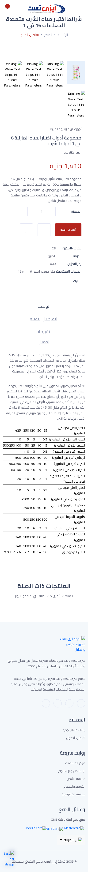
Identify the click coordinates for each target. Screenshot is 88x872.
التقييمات (44, 332)
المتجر (48, 35)
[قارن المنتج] (44, 229)
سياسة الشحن (76, 779)
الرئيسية (63, 35)
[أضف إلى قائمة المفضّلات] (26, 229)
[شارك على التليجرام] (45, 281)
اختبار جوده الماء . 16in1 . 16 (37, 271)
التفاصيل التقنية (44, 320)
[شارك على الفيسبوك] (37, 281)
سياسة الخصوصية (73, 794)
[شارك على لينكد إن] (20, 281)
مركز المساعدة (75, 763)
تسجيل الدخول (75, 737)
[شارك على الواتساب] (54, 281)
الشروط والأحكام (74, 786)
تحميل (44, 343)
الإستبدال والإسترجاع (71, 771)
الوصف (44, 307)
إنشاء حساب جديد (74, 730)
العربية (69, 839)
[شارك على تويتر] (28, 281)
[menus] (82, 9)
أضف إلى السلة (68, 229)
